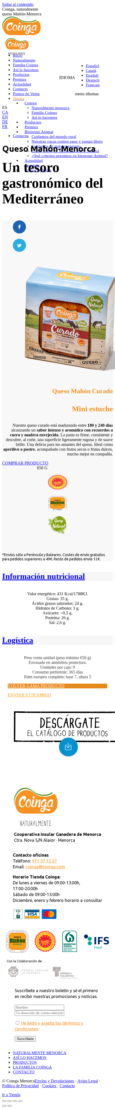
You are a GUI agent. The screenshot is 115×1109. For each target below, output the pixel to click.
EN (5, 117)
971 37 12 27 (44, 861)
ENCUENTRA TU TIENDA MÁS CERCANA (49, 775)
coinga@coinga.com (45, 866)
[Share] (9, 1101)
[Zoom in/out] (20, 1101)
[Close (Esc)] (4, 1101)
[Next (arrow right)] (9, 1106)
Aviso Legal (87, 1081)
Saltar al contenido (17, 4)
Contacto (67, 1085)
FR (4, 126)
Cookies (49, 1085)
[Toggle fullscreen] (15, 1101)
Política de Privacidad (20, 1085)
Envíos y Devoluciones (54, 1081)
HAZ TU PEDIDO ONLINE (33, 780)
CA (5, 112)
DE (5, 122)
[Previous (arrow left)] (4, 1106)
